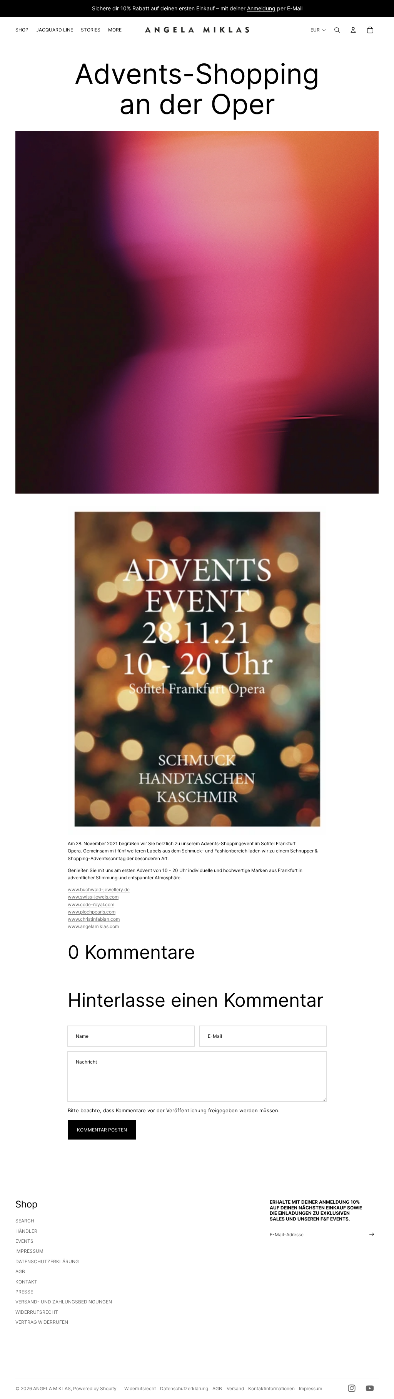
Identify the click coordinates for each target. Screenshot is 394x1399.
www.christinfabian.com (94, 919)
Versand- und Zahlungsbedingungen (63, 1302)
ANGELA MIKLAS (52, 1388)
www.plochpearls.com (91, 912)
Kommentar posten (102, 1130)
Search (24, 1221)
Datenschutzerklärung (47, 1261)
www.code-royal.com (91, 904)
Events (24, 1241)
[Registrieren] (372, 1234)
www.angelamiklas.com (93, 926)
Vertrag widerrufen (41, 1322)
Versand (235, 1388)
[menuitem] (21, 29)
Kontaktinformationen (271, 1388)
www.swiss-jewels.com (93, 897)
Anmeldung (261, 8)
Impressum (29, 1251)
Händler (26, 1231)
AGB (20, 1271)
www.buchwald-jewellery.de (99, 889)
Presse (24, 1292)
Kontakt (26, 1282)
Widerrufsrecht (36, 1312)
